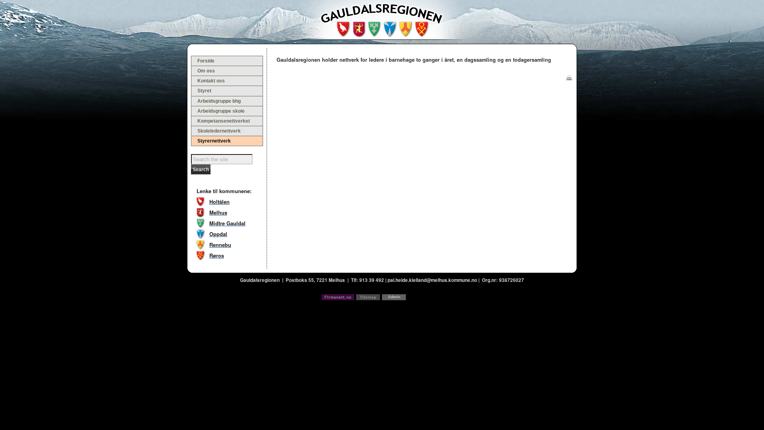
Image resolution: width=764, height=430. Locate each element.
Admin (394, 297)
